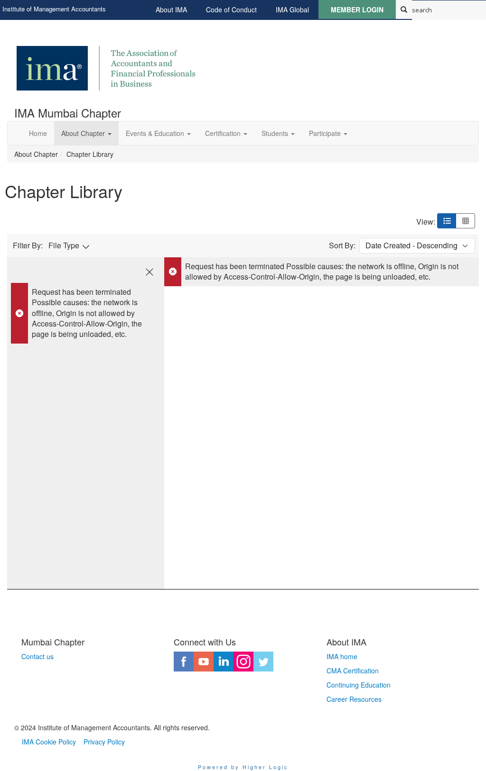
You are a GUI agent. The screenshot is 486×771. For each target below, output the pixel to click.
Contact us (37, 656)
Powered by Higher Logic (243, 767)
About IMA (171, 9)
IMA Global (292, 9)
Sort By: (342, 245)
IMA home (342, 656)
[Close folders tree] (149, 272)
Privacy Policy (104, 741)
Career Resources (354, 699)
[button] (86, 133)
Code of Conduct (231, 9)
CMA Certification (353, 670)
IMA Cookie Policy (49, 741)
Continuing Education (359, 684)
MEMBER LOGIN (357, 9)
